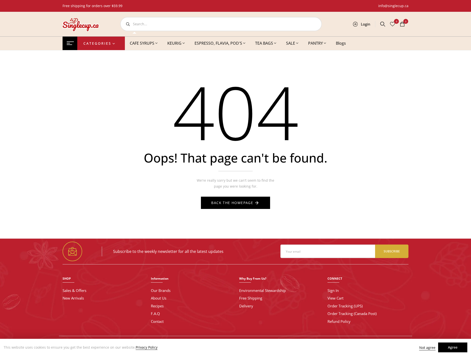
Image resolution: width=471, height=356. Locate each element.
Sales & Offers (74, 290)
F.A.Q (155, 313)
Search (128, 24)
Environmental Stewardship (262, 290)
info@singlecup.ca (393, 5)
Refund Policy (339, 321)
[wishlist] (392, 24)
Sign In (333, 290)
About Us (158, 298)
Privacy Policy (146, 347)
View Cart (335, 298)
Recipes (157, 305)
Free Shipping (250, 298)
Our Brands (160, 290)
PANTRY (315, 43)
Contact (157, 321)
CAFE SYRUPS (142, 43)
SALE (290, 43)
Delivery (246, 305)
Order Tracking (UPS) (345, 305)
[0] (402, 24)
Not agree (427, 347)
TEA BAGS (264, 43)
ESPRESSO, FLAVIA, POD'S (218, 43)
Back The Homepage (232, 202)
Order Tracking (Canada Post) (352, 313)
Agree (453, 347)
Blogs (341, 43)
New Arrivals (73, 298)
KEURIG (174, 43)
